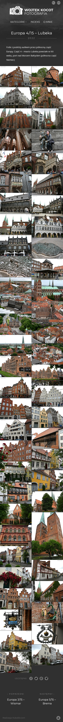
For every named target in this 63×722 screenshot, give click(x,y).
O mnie (48, 21)
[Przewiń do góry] (58, 718)
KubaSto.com (19, 718)
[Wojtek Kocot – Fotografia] (31, 10)
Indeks (35, 21)
